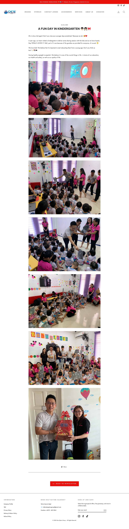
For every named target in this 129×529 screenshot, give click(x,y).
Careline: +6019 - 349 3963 (48, 510)
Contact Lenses (51, 12)
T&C (5, 507)
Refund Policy (7, 516)
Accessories (66, 12)
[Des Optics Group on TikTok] (87, 516)
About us (89, 12)
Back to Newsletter (65, 484)
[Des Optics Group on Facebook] (83, 516)
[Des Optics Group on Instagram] (79, 516)
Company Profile (8, 504)
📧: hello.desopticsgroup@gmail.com (51, 507)
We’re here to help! (46, 504)
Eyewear (37, 12)
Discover (100, 12)
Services (78, 12)
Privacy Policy (7, 510)
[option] (64, 2)
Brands (28, 12)
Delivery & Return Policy (10, 513)
